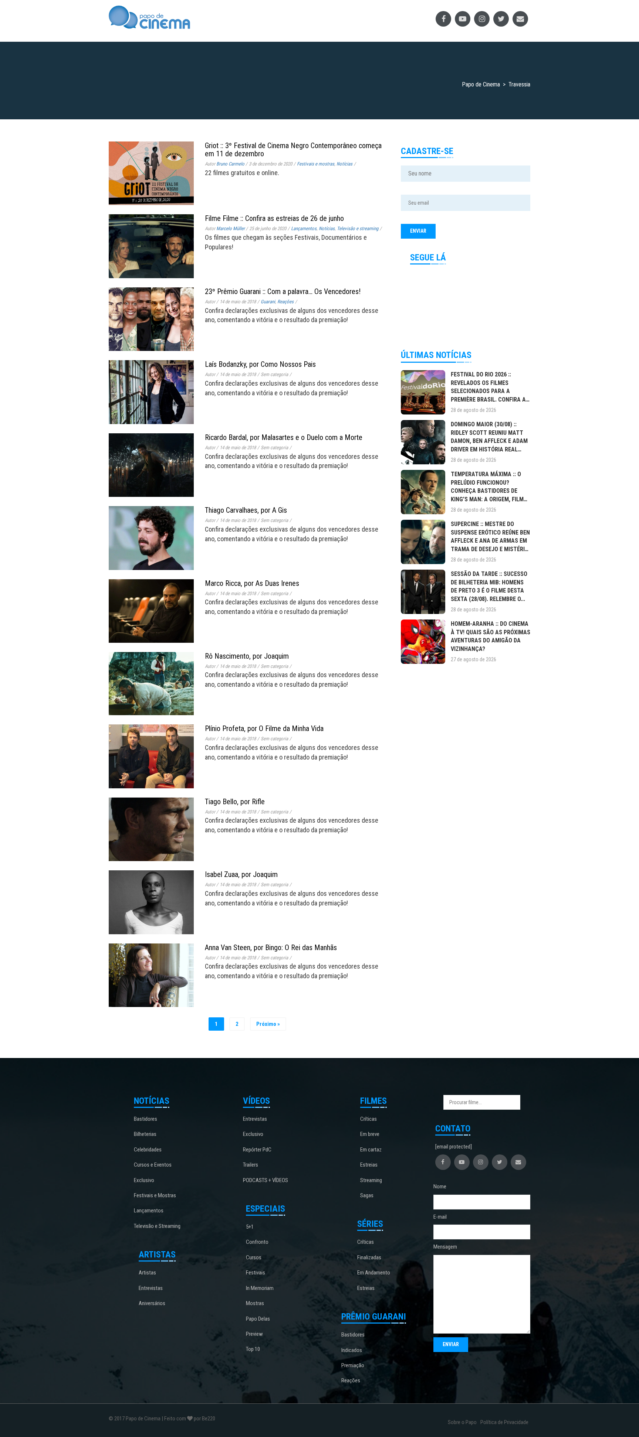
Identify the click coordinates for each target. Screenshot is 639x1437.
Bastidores (145, 1119)
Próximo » (268, 1024)
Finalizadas (369, 1257)
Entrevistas (151, 1288)
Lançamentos (304, 228)
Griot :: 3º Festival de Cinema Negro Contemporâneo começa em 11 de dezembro (293, 149)
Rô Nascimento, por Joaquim (247, 656)
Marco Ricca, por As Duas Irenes (252, 583)
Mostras (255, 1303)
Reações (285, 301)
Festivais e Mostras (155, 1195)
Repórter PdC (257, 1149)
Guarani (268, 301)
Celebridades (148, 1149)
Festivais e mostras (315, 164)
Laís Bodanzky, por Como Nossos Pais (260, 364)
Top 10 (253, 1349)
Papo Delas (258, 1318)
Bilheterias (145, 1134)
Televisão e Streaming (157, 1226)
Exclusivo (144, 1180)
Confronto (257, 1242)
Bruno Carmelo (230, 164)
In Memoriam (260, 1288)
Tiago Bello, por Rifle (235, 801)
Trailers (250, 1164)
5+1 (250, 1226)
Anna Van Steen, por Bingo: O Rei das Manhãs (271, 947)
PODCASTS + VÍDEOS (265, 1180)
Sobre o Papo (462, 1422)
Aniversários (152, 1303)
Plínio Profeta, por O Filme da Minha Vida (264, 728)
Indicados (351, 1350)
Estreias (369, 1164)
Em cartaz (371, 1149)
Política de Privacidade (504, 1422)
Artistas (147, 1272)
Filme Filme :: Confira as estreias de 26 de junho (274, 218)
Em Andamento (373, 1272)
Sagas (366, 1195)
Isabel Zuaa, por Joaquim (241, 874)
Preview (254, 1334)
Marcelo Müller (230, 228)
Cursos (253, 1257)
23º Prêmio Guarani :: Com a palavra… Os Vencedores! (283, 291)
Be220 (208, 1418)
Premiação (352, 1365)
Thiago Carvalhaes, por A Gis (246, 510)
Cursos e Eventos (153, 1164)
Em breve (369, 1134)
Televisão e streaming (357, 228)
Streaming (371, 1180)
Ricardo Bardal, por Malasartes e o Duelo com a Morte (283, 437)
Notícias (344, 164)
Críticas (368, 1119)
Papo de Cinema (143, 1418)
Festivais (255, 1272)
